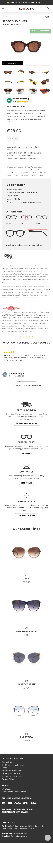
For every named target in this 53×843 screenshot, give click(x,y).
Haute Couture (26, 684)
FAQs (4, 768)
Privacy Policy (8, 779)
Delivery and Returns (11, 773)
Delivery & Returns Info (26, 424)
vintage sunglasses (13, 312)
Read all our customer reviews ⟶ (26, 385)
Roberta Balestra (26, 631)
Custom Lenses (26, 453)
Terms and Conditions (11, 776)
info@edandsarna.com (17, 836)
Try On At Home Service (13, 765)
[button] (18, 100)
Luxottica (26, 737)
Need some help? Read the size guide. (24, 245)
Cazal (26, 578)
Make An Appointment (27, 515)
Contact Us (7, 762)
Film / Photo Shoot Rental (14, 792)
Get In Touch (26, 483)
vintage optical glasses (35, 312)
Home (6, 16)
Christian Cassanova (18, 373)
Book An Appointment (12, 771)
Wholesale (6, 789)
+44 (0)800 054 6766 (18, 833)
